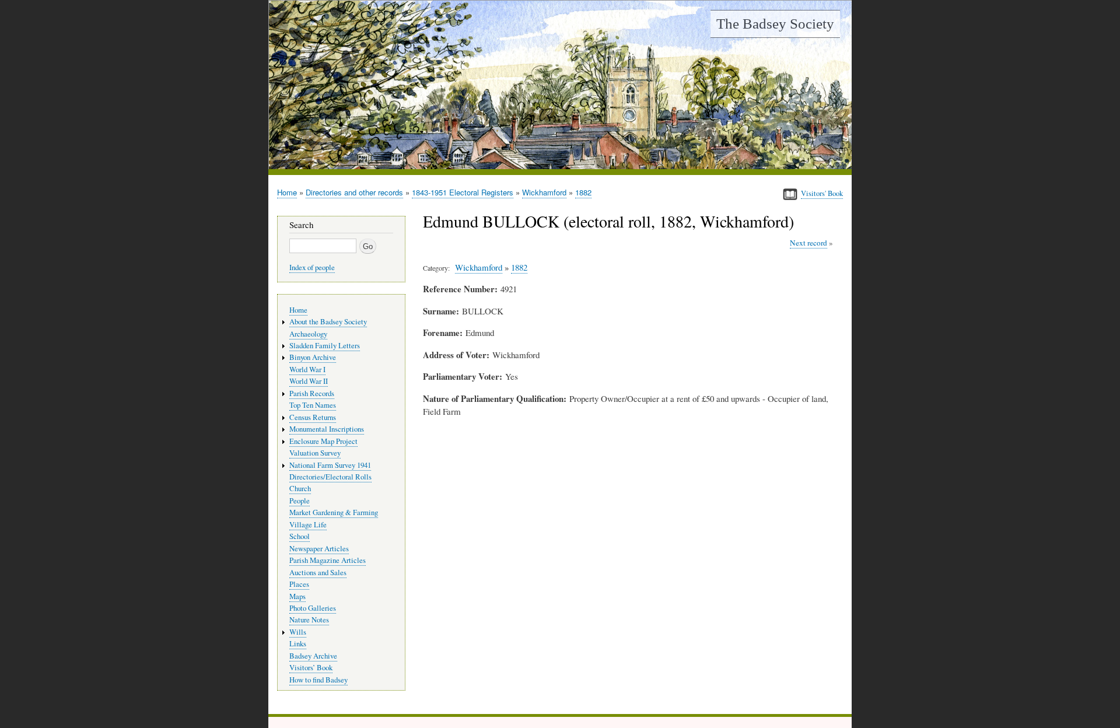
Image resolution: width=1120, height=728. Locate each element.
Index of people (312, 267)
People (299, 501)
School (299, 536)
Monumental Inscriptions (326, 429)
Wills (297, 632)
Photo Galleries (312, 608)
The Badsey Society (775, 23)
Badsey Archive (313, 656)
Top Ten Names (312, 405)
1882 (583, 192)
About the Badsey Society (328, 322)
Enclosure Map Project (323, 441)
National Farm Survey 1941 (330, 465)
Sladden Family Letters (324, 346)
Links (297, 644)
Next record (808, 242)
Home (287, 192)
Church (300, 489)
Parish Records (311, 393)
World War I (307, 369)
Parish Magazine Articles (327, 560)
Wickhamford (544, 192)
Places (299, 584)
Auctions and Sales (317, 573)
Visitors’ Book (310, 668)
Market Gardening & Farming (333, 512)
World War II (308, 381)
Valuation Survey (315, 453)
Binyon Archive (312, 357)
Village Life (308, 525)
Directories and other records (354, 192)
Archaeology (308, 334)
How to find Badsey (318, 680)
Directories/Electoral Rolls (330, 477)
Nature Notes (309, 620)
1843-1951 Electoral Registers (462, 192)
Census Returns (312, 417)
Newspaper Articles (319, 549)
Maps (297, 596)
